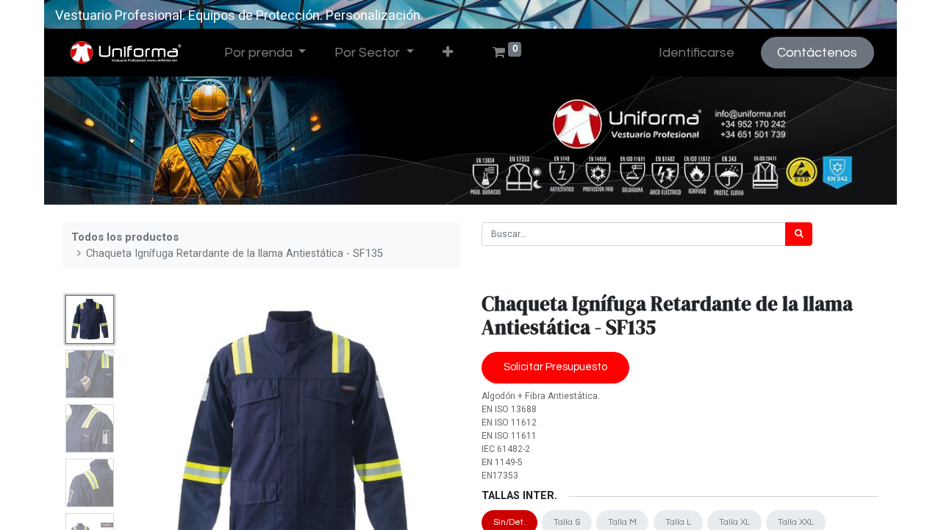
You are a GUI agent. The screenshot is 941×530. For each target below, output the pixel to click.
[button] (447, 52)
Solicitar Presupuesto (555, 366)
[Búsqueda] (798, 234)
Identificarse (696, 53)
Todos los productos (125, 237)
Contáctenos (817, 53)
